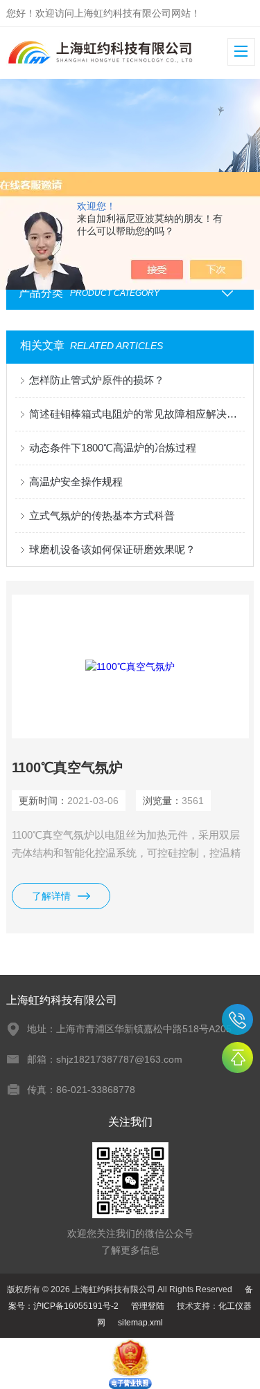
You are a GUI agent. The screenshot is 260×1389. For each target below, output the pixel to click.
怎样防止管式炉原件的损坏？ (96, 380)
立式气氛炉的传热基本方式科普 (102, 515)
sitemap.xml (140, 1322)
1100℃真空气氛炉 (67, 767)
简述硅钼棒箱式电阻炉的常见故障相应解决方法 (136, 414)
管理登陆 (147, 1306)
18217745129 (237, 1019)
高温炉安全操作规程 (76, 481)
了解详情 (51, 896)
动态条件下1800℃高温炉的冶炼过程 (112, 448)
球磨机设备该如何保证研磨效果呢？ (112, 549)
